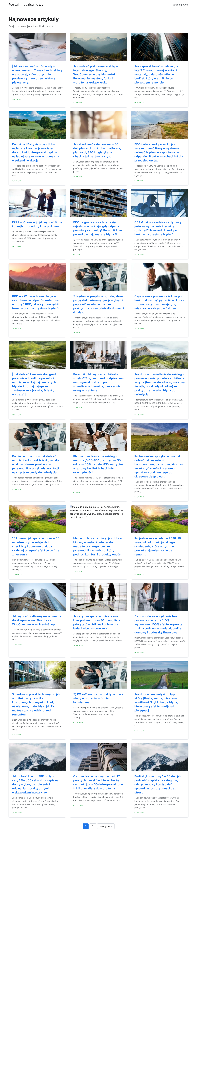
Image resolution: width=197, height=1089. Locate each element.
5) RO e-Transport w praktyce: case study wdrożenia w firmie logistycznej (98, 698)
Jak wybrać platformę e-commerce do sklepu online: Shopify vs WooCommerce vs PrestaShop (36, 620)
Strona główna (180, 4)
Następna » (106, 826)
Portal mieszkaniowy (26, 4)
